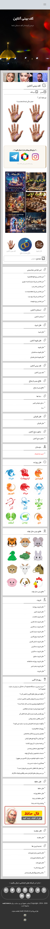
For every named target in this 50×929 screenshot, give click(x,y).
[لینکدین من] (21, 896)
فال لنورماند (40, 862)
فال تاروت (40, 671)
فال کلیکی (40, 423)
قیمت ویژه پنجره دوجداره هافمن (33, 708)
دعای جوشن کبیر (38, 403)
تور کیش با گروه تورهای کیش (34, 738)
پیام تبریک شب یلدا (37, 803)
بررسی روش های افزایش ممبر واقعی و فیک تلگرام (28, 773)
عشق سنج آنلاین (38, 438)
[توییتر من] (12, 890)
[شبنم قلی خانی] (10, 78)
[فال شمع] (15, 202)
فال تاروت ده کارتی (37, 651)
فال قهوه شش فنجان (37, 357)
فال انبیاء (41, 332)
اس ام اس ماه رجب (38, 286)
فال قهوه (41, 347)
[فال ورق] (15, 223)
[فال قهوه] (36, 202)
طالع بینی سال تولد (38, 591)
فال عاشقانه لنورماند (37, 857)
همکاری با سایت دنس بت (35, 763)
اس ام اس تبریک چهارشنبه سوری (33, 281)
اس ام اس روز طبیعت (37, 301)
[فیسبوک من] (31, 890)
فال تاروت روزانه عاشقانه (35, 661)
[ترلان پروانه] (25, 78)
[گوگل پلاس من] (6, 890)
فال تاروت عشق (38, 656)
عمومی (33, 258)
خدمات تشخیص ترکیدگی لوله (34, 753)
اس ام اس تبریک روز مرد (36, 296)
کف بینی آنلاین (23, 18)
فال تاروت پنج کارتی (37, 636)
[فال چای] (36, 223)
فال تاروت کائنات (38, 616)
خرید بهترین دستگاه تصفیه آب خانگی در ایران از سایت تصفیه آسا (27, 688)
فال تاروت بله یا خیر (37, 666)
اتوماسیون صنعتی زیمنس (35, 748)
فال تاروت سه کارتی (37, 626)
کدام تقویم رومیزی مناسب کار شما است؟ (31, 703)
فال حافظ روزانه (39, 793)
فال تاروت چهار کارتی (37, 631)
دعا (42, 408)
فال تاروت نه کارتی (37, 646)
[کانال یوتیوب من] (28, 896)
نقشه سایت (15, 911)
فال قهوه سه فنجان (37, 352)
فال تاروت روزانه (38, 606)
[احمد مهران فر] (40, 78)
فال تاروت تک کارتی (37, 621)
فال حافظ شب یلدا (38, 798)
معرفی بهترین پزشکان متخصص (34, 733)
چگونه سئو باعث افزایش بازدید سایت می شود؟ (28, 723)
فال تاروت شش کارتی (36, 641)
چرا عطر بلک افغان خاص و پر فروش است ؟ (30, 768)
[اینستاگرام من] (25, 890)
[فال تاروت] (36, 182)
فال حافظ (41, 788)
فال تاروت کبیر (39, 611)
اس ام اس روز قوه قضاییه (35, 276)
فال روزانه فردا (39, 867)
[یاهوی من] (44, 890)
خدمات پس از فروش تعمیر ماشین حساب (30, 698)
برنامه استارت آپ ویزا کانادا (35, 743)
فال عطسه (40, 837)
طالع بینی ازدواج (38, 387)
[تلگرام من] (37, 890)
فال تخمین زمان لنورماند (36, 852)
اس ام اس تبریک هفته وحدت (34, 291)
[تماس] (18, 890)
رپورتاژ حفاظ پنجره (38, 728)
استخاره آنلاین (39, 316)
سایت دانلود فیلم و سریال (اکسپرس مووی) (30, 758)
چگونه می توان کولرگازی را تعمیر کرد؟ (32, 693)
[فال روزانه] (15, 182)
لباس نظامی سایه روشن (36, 718)
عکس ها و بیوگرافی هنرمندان (34, 872)
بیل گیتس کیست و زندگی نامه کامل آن (31, 713)
